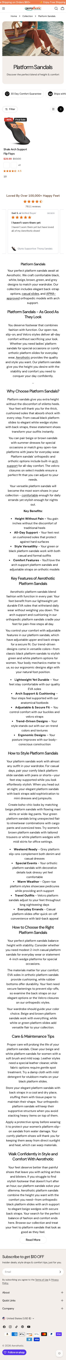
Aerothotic (23, 357)
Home (14, 16)
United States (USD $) (19, 1318)
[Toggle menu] (3, 8)
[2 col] (61, 109)
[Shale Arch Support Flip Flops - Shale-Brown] (7, 165)
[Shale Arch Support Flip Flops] (17, 131)
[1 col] (53, 109)
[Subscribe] (60, 1272)
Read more (33, 1240)
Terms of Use (41, 1279)
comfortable (30, 495)
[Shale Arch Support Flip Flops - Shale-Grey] (14, 165)
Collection (27, 16)
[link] (33, 248)
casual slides (30, 294)
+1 (19, 165)
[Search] (56, 8)
